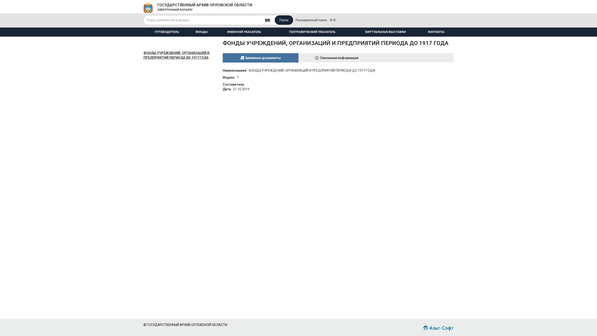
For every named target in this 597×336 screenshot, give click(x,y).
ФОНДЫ (201, 32)
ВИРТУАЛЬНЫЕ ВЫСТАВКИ (385, 32)
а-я (332, 20)
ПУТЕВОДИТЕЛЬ (167, 32)
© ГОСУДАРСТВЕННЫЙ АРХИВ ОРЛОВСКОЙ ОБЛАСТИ (185, 325)
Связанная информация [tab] (339, 58)
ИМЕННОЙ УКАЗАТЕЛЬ (244, 32)
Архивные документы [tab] (263, 58)
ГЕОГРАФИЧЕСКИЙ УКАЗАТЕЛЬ (312, 32)
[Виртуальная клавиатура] (267, 20)
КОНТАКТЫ (436, 32)
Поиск (283, 20)
